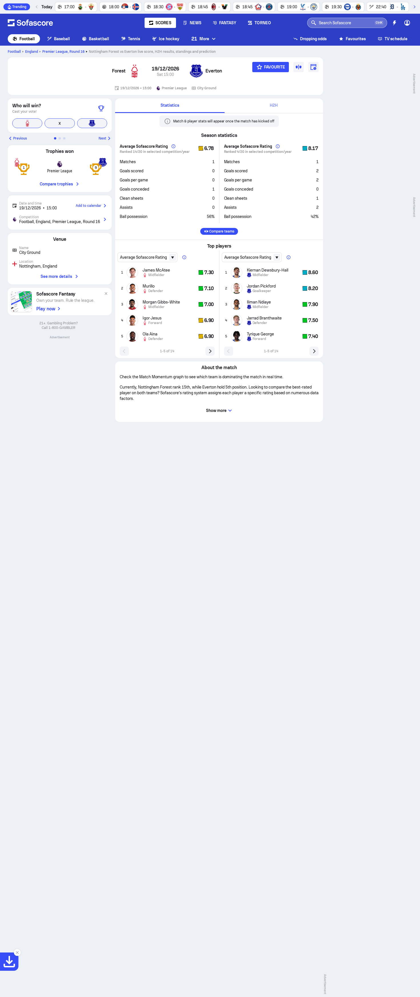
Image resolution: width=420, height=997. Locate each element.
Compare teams (222, 231)
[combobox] (147, 257)
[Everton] (196, 71)
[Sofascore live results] (30, 23)
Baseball (62, 39)
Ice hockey (169, 39)
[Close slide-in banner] (17, 952)
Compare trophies (56, 184)
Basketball (99, 39)
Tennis (134, 39)
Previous (20, 138)
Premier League (63, 52)
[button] (55, 138)
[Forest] (134, 71)
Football (27, 39)
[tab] (170, 105)
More (200, 39)
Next (102, 138)
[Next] (414, 6)
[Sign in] (407, 23)
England (31, 52)
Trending (19, 7)
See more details (56, 276)
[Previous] (36, 6)
